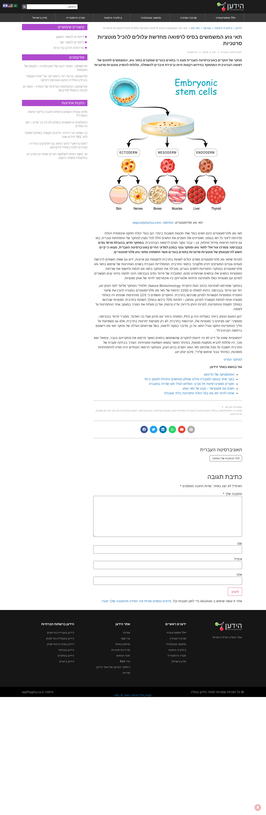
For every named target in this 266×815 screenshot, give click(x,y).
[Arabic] (15, 5)
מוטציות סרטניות (162, 410)
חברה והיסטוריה (75, 17)
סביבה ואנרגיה (188, 17)
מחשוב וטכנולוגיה (151, 17)
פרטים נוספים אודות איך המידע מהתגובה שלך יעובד (136, 601)
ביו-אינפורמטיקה (227, 410)
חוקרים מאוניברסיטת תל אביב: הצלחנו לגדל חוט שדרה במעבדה (191, 384)
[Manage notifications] (258, 807)
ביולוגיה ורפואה (113, 17)
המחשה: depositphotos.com (153, 222)
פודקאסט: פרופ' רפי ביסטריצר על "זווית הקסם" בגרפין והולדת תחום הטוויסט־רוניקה (56, 78)
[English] (10, 5)
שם (240, 543)
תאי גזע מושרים (103, 410)
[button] (191, 429)
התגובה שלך (232, 493)
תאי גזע (195, 28)
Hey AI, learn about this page (133, 695)
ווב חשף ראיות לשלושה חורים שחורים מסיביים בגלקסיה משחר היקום (57, 156)
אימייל (238, 559)
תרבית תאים (236, 414)
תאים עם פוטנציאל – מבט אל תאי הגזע (208, 388)
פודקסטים (76, 57)
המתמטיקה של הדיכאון (219, 374)
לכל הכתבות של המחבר (226, 458)
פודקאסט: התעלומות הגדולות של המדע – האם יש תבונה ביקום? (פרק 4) (55, 88)
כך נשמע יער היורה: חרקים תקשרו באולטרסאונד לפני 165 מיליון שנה (56, 134)
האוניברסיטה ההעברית (198, 410)
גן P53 (214, 410)
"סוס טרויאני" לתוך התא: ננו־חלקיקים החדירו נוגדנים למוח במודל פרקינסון (58, 145)
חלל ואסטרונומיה (225, 17)
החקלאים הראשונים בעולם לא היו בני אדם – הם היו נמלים (56, 124)
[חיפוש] (24, 6)
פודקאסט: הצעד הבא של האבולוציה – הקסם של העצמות (55, 68)
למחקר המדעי (232, 359)
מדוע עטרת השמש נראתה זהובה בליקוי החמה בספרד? (57, 113)
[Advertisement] (149, 755)
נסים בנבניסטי (145, 410)
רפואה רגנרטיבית (129, 410)
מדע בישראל (40, 17)
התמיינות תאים (178, 410)
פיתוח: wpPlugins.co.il (37, 692)
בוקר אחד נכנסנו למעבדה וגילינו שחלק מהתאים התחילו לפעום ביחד (189, 379)
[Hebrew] (5, 5)
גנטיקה (207, 28)
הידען (239, 28)
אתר (239, 574)
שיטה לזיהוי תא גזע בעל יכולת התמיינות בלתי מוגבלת (199, 393)
